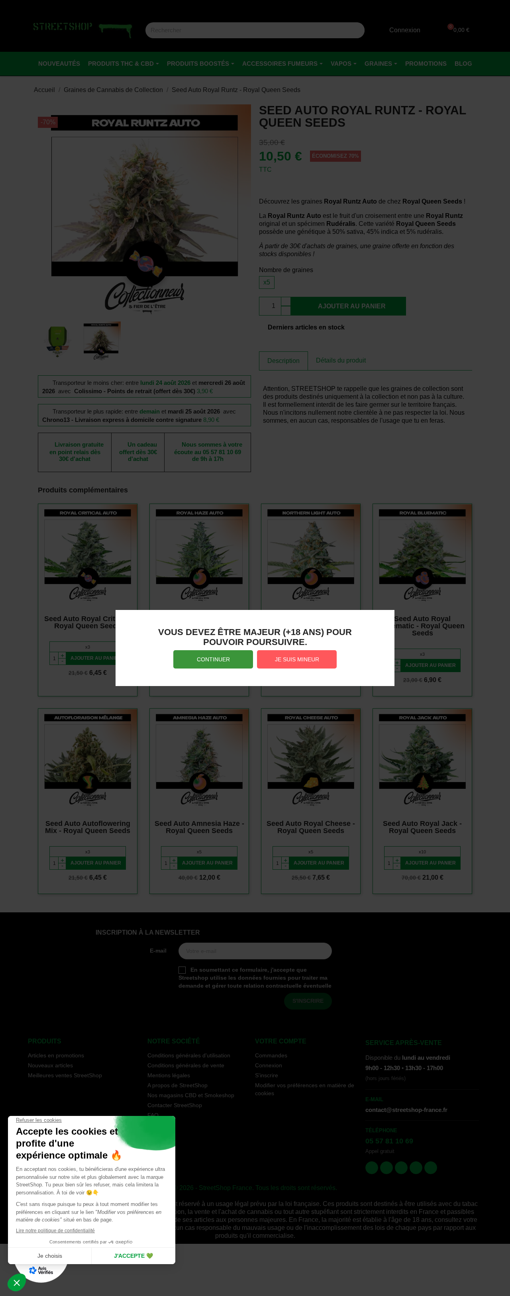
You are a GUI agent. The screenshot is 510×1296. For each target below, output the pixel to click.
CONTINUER (213, 659)
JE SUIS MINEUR (297, 659)
